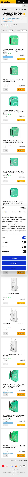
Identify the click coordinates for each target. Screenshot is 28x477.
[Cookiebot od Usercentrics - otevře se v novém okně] (20, 208)
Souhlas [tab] (5, 211)
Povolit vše (14, 258)
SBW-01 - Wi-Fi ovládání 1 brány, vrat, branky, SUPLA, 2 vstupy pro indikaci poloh (13, 51)
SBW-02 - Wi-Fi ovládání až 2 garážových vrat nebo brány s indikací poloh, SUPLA (13, 112)
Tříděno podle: (5, 30)
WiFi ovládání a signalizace (9, 20)
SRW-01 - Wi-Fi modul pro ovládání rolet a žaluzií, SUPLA (13, 80)
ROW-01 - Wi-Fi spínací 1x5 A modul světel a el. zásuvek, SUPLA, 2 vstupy (13, 141)
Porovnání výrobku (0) (6, 27)
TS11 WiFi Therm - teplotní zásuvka (13, 324)
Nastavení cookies (14, 474)
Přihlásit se (6, 9)
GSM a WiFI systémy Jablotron (13, 18)
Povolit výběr (14, 263)
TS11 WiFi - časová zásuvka (11, 293)
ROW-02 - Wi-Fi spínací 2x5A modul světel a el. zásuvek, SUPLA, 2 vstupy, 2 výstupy (13, 173)
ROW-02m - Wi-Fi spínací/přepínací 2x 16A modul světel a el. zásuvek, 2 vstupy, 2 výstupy (13, 386)
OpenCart (16, 469)
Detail (5, 59)
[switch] (24, 242)
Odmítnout (14, 268)
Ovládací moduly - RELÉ (8, 21)
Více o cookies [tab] (22, 211)
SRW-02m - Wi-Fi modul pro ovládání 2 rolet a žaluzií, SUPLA (14, 446)
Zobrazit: (18, 30)
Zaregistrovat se (20, 9)
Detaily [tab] (13, 211)
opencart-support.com (19, 472)
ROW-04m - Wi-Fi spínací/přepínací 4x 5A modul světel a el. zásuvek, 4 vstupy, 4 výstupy (13, 417)
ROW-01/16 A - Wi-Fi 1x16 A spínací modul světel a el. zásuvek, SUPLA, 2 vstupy (13, 203)
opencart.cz (10, 472)
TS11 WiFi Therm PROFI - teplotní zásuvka (12, 355)
